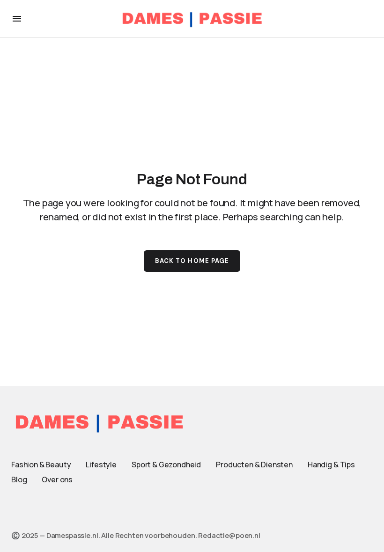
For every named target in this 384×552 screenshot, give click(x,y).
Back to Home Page (192, 261)
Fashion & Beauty (41, 464)
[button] (16, 18)
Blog (19, 479)
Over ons (57, 479)
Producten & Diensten (254, 464)
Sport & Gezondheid (166, 464)
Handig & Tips (331, 464)
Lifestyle (101, 464)
